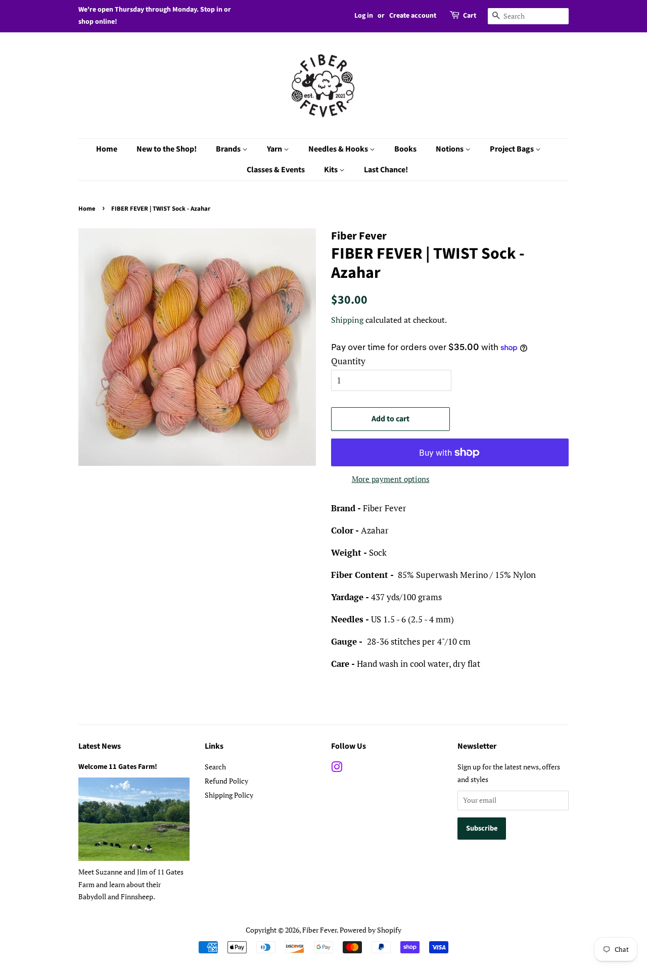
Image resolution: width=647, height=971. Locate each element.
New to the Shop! (166, 149)
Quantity (348, 361)
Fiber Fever (319, 930)
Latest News (99, 746)
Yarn (275, 149)
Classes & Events (276, 169)
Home (106, 149)
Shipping (347, 319)
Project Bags (512, 149)
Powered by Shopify (370, 930)
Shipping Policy (229, 795)
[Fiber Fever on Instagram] (336, 768)
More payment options (391, 479)
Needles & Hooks (338, 149)
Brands (229, 149)
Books (405, 149)
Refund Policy (226, 781)
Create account (412, 16)
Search (215, 766)
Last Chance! (386, 169)
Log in (363, 16)
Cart (469, 16)
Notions (450, 149)
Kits (331, 169)
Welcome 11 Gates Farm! (117, 766)
